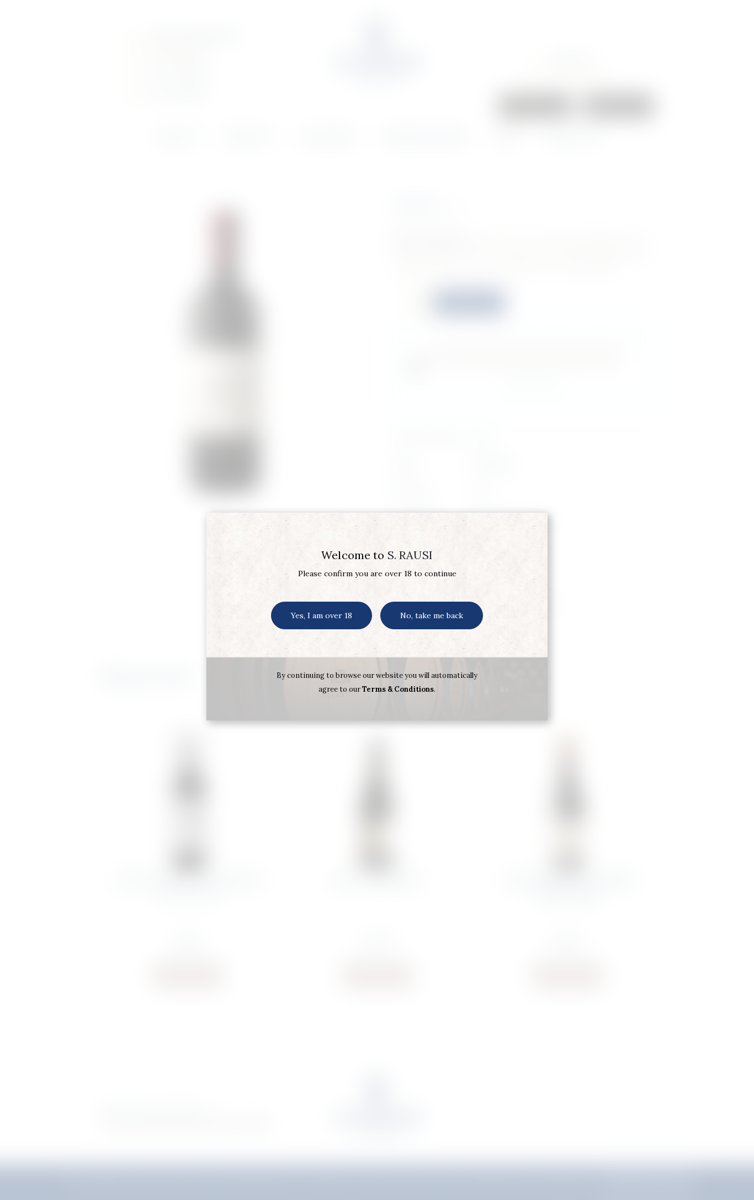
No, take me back (431, 615)
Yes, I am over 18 (321, 615)
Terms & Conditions (398, 689)
